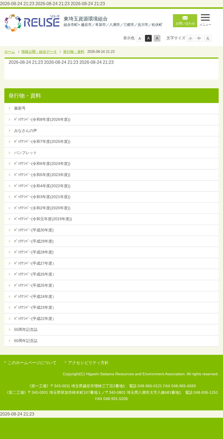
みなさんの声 (25, 130)
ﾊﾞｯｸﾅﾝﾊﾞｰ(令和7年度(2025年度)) (42, 141)
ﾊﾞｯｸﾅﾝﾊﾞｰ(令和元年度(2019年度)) (43, 219)
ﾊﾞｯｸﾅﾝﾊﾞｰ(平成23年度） (35, 307)
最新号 (20, 108)
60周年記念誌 (26, 340)
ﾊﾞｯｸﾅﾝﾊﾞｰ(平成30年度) (34, 230)
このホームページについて (32, 362)
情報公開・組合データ (39, 52)
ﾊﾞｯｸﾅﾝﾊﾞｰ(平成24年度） (35, 296)
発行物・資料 (73, 52)
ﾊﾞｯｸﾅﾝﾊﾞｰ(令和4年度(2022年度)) (42, 186)
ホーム (9, 52)
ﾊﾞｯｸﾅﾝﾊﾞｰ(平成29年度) (34, 241)
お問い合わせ (185, 23)
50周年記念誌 (26, 329)
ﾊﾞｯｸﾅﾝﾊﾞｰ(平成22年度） (35, 318)
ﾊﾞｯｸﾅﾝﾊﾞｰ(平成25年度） (35, 285)
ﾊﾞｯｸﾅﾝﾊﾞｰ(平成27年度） (35, 263)
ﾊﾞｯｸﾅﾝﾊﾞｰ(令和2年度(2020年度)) (42, 208)
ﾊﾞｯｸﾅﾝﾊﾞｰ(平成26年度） (35, 274)
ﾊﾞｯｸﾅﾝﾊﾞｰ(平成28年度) (34, 252)
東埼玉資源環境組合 (113, 21)
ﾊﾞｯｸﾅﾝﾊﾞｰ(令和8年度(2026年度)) (42, 119)
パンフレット (25, 152)
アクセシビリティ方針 (88, 362)
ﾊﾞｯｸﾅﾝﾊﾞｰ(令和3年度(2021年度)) (42, 197)
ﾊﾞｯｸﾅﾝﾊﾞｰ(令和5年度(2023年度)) (42, 174)
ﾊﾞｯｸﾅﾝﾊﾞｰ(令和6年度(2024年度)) (42, 163)
